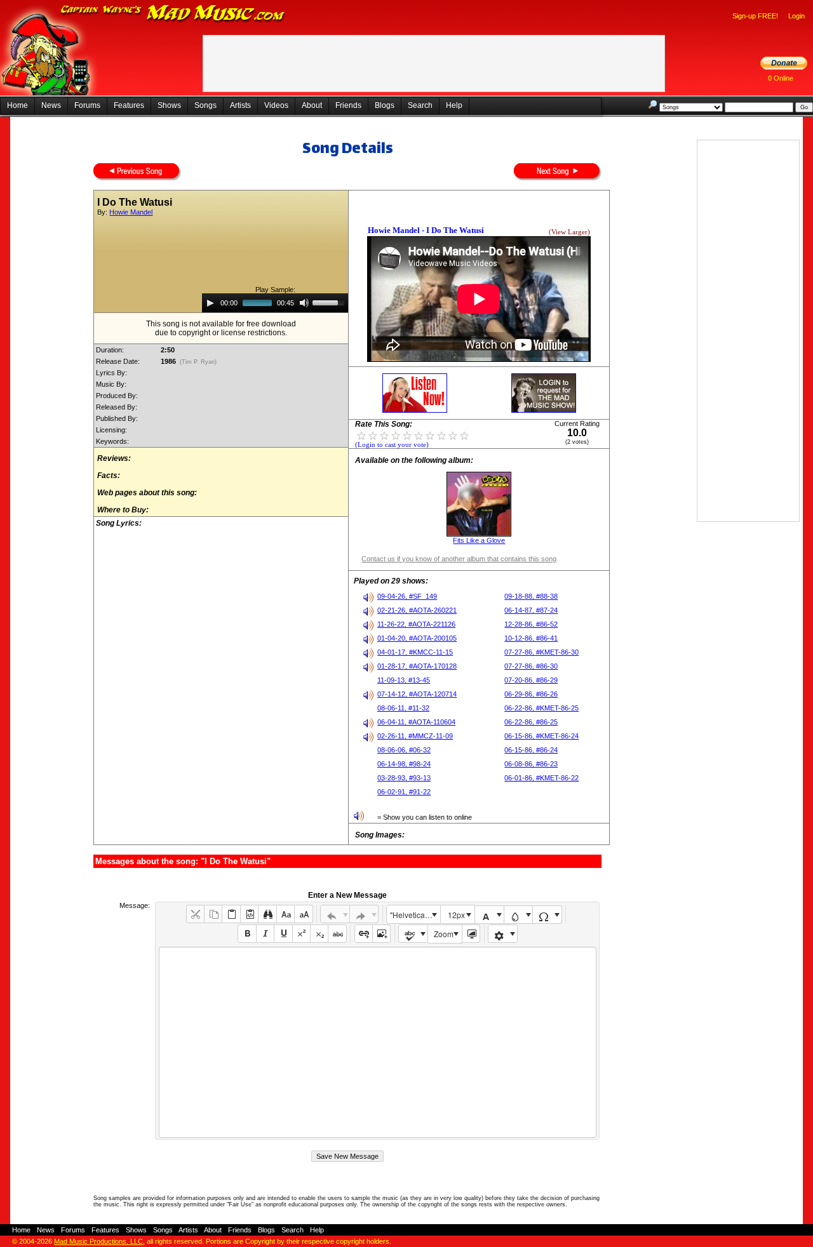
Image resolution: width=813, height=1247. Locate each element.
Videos (276, 105)
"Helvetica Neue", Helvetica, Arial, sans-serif (415, 914)
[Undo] (335, 914)
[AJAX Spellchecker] (413, 933)
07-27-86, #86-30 (531, 666)
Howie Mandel (130, 212)
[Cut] (195, 914)
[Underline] (283, 933)
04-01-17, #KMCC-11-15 (415, 652)
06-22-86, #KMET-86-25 (541, 708)
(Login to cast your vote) (392, 444)
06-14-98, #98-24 (404, 764)
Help (454, 105)
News (51, 105)
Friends (348, 105)
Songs (205, 105)
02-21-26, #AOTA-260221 (417, 610)
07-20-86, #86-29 (531, 680)
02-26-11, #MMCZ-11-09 (415, 736)
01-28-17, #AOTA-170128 (417, 666)
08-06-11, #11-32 (403, 708)
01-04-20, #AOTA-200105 (417, 638)
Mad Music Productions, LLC (98, 1241)
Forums (87, 105)
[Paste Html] (249, 914)
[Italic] (265, 933)
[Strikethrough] (337, 933)
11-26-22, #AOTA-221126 (416, 624)
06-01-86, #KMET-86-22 (541, 778)
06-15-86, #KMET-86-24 (541, 736)
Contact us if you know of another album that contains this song (458, 559)
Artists (240, 105)
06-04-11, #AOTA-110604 (416, 722)
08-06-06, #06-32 (404, 750)
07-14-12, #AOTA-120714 (417, 694)
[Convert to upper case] (303, 914)
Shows (169, 105)
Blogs (384, 105)
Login (796, 16)
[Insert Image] (381, 933)
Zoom (444, 933)
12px (456, 914)
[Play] (210, 303)
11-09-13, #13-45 (403, 680)
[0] (361, 435)
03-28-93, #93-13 (404, 778)
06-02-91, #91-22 (404, 792)
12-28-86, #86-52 (531, 624)
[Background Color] (518, 914)
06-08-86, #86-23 (531, 764)
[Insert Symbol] (547, 914)
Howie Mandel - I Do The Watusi (426, 230)
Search (420, 105)
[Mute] (304, 303)
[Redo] (364, 914)
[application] (275, 302)
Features (129, 105)
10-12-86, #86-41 (531, 638)
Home (17, 105)
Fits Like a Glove (479, 540)
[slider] (330, 301)
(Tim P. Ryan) (198, 362)
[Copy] (213, 914)
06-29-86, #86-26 (531, 694)
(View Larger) (569, 232)
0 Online (780, 78)
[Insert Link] (363, 933)
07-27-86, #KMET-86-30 (541, 652)
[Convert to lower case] (285, 914)
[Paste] (230, 914)
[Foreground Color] (489, 914)
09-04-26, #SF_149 (407, 596)
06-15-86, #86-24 (531, 750)
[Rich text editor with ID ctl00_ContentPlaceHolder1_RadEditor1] (377, 1042)
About (312, 105)
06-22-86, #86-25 (531, 722)
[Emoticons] (502, 933)
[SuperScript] (301, 933)
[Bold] (246, 933)
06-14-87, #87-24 (531, 610)
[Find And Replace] (267, 914)
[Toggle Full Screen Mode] (471, 933)
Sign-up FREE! (755, 16)
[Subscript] (319, 933)
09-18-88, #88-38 (531, 596)
